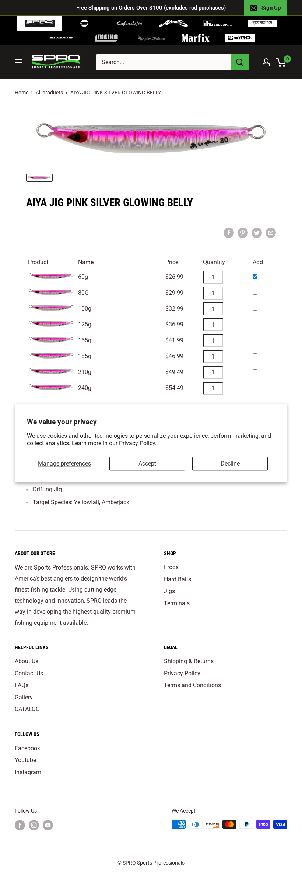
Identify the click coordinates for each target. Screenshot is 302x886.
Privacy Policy (182, 673)
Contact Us (29, 673)
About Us (26, 661)
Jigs (169, 591)
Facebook (27, 748)
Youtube (25, 760)
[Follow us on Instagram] (34, 825)
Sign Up (271, 7)
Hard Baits (177, 579)
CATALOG (27, 709)
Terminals (177, 603)
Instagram (28, 772)
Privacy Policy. (138, 443)
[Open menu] (18, 62)
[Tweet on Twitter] (257, 232)
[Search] (240, 62)
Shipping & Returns (189, 661)
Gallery (24, 697)
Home (21, 93)
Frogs (171, 567)
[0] (281, 62)
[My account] (266, 62)
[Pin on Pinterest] (243, 232)
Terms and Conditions (192, 685)
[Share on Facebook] (229, 232)
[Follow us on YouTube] (48, 825)
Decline (230, 463)
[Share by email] (271, 232)
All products (49, 93)
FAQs (21, 685)
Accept (147, 463)
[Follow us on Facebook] (20, 825)
